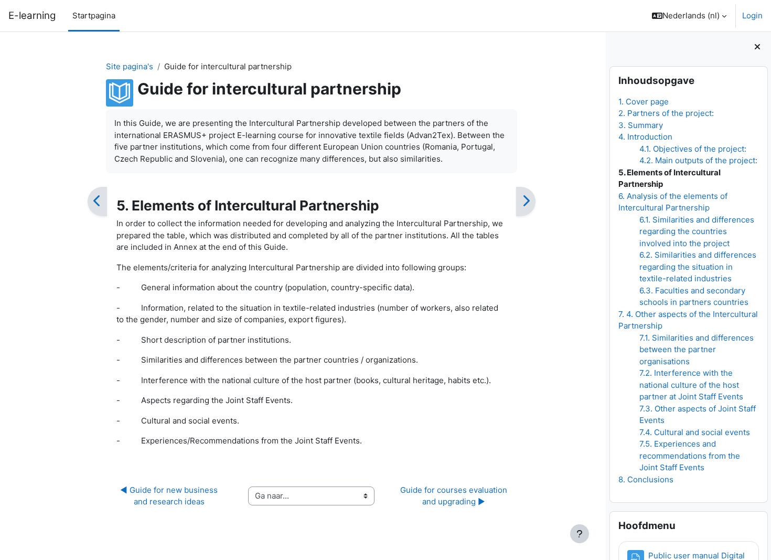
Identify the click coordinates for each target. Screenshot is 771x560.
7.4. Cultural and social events (694, 432)
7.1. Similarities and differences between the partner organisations (696, 349)
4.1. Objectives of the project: (692, 149)
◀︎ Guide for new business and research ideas (170, 496)
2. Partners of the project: (665, 113)
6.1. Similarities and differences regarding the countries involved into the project (696, 231)
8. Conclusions (645, 479)
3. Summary (640, 125)
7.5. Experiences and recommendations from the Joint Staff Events (689, 455)
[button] (689, 15)
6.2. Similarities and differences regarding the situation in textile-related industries (697, 266)
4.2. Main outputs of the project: (698, 160)
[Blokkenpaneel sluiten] (757, 47)
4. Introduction (645, 137)
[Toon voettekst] (579, 533)
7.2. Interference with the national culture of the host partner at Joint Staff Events (691, 384)
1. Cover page (643, 102)
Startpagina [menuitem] (93, 15)
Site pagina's (129, 66)
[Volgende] (526, 201)
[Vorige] (97, 201)
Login (752, 15)
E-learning (32, 15)
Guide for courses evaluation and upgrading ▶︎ (454, 496)
